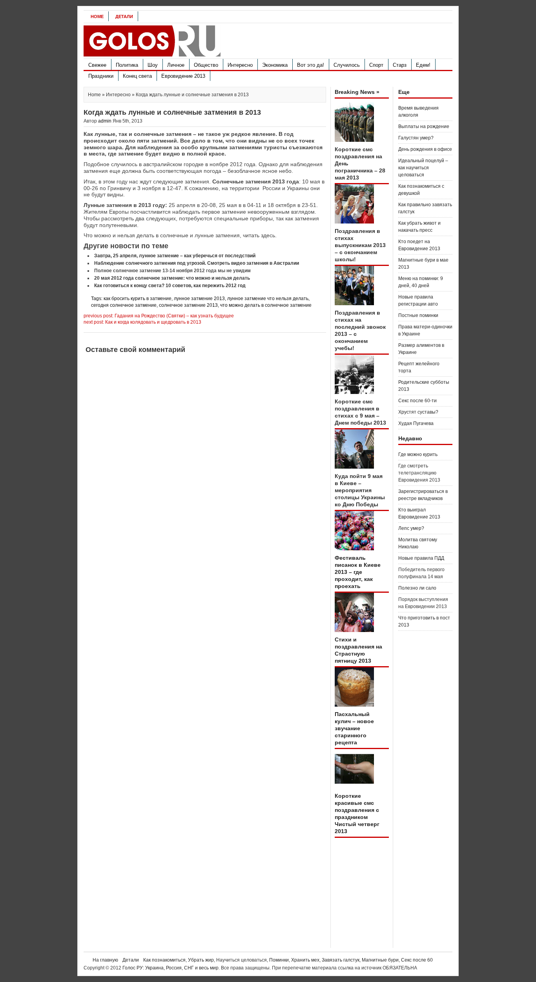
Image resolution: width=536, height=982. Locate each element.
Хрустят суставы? (418, 412)
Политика (127, 65)
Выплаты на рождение (423, 126)
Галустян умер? (416, 138)
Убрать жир (201, 960)
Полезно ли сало (417, 588)
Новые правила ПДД (421, 558)
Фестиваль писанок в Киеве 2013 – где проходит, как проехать (358, 572)
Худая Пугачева (416, 423)
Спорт (376, 65)
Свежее (97, 65)
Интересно (240, 65)
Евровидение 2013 (183, 76)
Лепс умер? (411, 528)
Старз (400, 65)
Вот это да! (310, 65)
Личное (175, 65)
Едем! (423, 65)
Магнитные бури (380, 960)
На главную (105, 960)
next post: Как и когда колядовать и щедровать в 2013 (142, 322)
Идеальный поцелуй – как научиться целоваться (423, 168)
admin (104, 121)
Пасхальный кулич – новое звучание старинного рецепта (354, 728)
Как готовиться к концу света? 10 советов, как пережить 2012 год (170, 285)
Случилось (347, 65)
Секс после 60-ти (417, 400)
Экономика (275, 65)
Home (97, 16)
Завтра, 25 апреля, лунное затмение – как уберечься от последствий (174, 255)
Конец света (137, 76)
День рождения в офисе (425, 149)
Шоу (153, 65)
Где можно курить (418, 454)
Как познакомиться (164, 960)
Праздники (100, 76)
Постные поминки (418, 315)
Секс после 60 (417, 960)
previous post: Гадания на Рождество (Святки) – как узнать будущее (159, 316)
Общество (206, 65)
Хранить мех (305, 960)
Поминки (279, 960)
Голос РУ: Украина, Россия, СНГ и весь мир (170, 968)
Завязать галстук (340, 960)
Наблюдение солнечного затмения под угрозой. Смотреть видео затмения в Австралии (196, 263)
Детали (124, 16)
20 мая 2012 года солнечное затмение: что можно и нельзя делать (172, 278)
